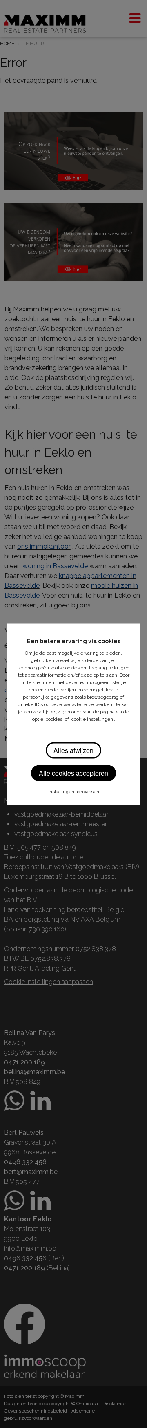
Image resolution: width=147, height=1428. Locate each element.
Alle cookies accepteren (73, 772)
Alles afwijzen (73, 750)
